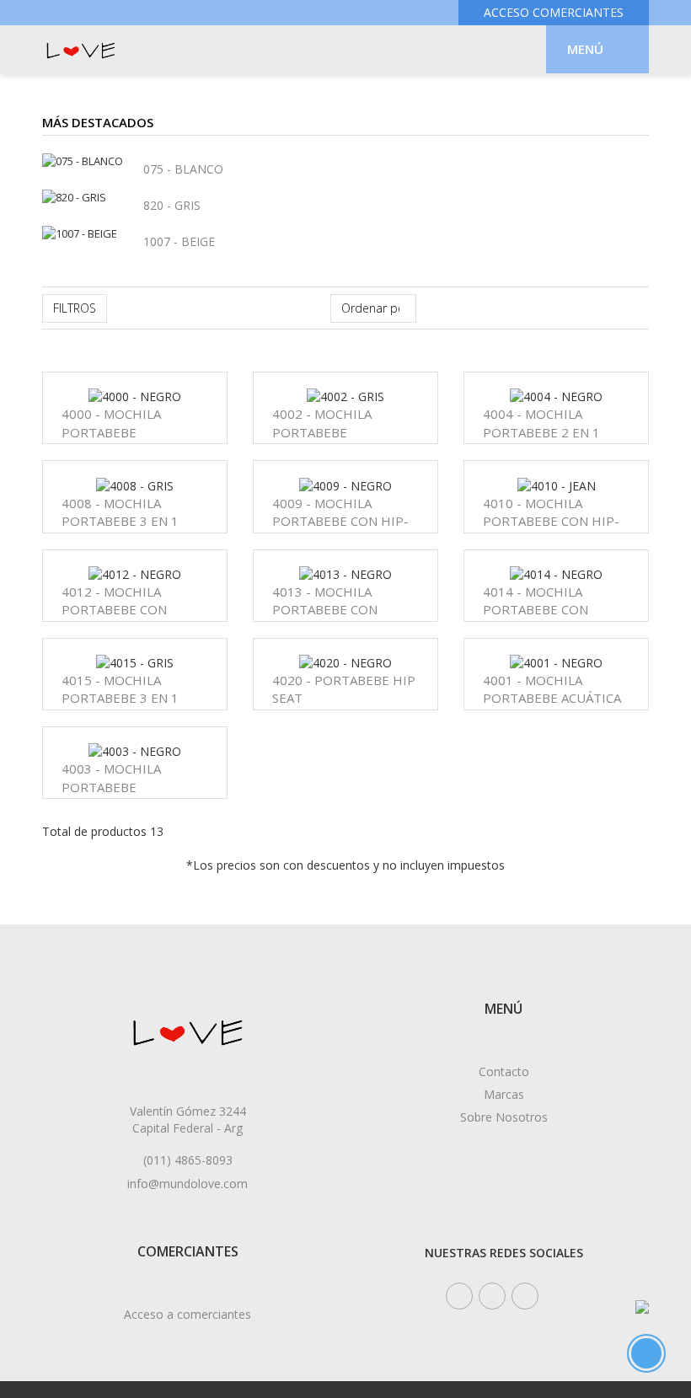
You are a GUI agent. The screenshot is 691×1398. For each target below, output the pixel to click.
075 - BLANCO (183, 169)
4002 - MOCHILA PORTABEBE (322, 422)
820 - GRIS (172, 205)
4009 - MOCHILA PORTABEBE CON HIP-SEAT (340, 521)
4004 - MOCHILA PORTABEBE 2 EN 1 (541, 422)
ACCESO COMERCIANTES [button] (554, 12)
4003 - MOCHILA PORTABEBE (111, 777)
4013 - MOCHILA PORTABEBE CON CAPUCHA (325, 609)
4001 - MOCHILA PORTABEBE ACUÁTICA (552, 689)
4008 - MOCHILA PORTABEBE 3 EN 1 (120, 512)
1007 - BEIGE (179, 241)
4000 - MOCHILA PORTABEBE (111, 422)
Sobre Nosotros (504, 1117)
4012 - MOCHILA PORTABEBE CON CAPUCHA (114, 609)
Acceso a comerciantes (187, 1314)
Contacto (504, 1071)
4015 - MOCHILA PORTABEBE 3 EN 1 (120, 689)
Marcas (504, 1094)
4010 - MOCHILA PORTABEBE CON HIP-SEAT (551, 521)
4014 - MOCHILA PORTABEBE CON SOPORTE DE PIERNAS (551, 609)
